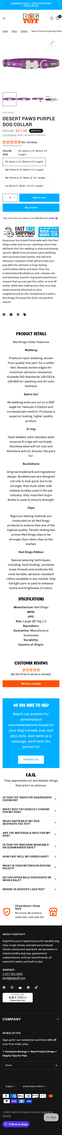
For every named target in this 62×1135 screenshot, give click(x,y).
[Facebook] (5, 314)
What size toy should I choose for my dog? (26, 811)
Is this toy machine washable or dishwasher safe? (26, 846)
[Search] (52, 18)
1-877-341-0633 (13, 974)
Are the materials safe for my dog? (26, 834)
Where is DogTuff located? (24, 889)
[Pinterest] (19, 314)
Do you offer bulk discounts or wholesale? (27, 879)
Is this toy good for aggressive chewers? (27, 799)
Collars (24, 31)
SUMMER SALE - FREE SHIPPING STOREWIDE (31, 4)
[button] (12, 142)
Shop (14, 31)
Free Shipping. (10, 135)
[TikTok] (39, 987)
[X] (12, 314)
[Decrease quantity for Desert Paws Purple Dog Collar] (5, 198)
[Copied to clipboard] (25, 314)
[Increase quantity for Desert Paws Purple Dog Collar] (14, 198)
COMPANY (12, 1019)
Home (5, 31)
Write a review (31, 683)
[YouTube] (22, 988)
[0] (57, 18)
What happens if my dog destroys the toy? (21, 822)
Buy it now (31, 207)
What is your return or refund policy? (27, 867)
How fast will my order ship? (26, 856)
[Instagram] (14, 987)
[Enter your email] (56, 1065)
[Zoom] (52, 42)
